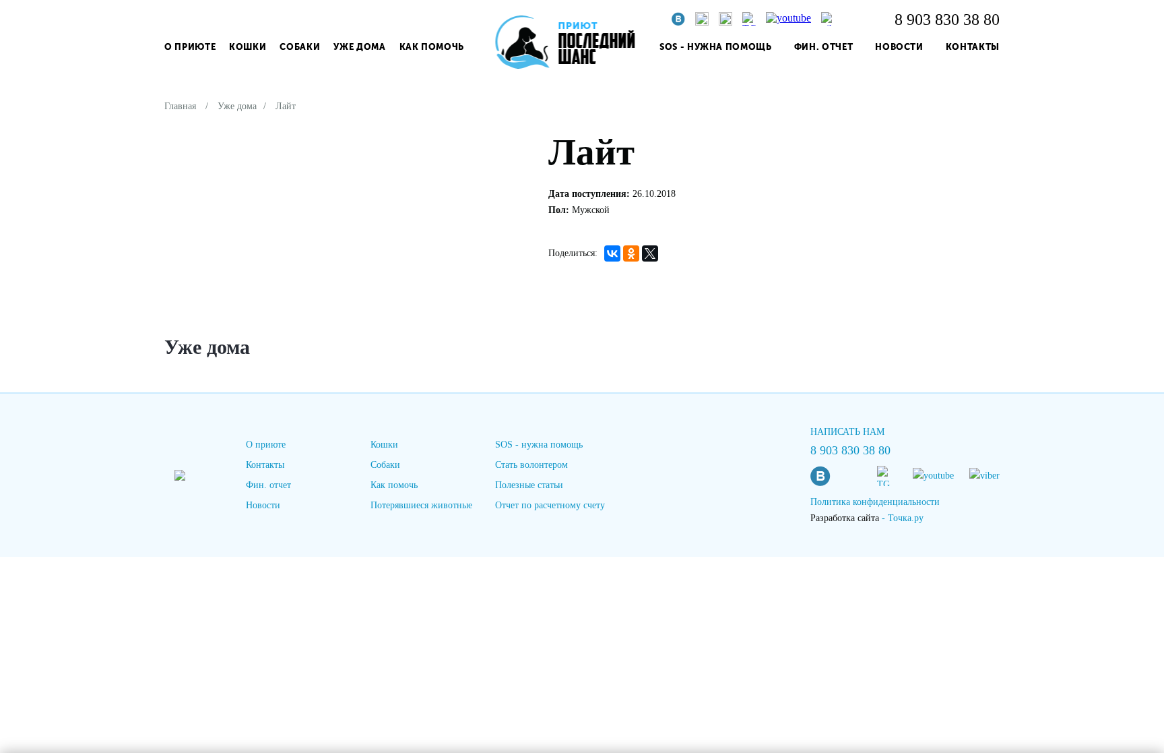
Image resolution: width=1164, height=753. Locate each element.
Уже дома (359, 47)
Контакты (973, 47)
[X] (650, 253)
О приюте (190, 47)
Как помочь (432, 47)
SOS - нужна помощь (715, 47)
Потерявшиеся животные (421, 505)
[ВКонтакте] (612, 253)
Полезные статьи (529, 485)
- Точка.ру (867, 518)
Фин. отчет (823, 47)
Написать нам (847, 432)
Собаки (300, 47)
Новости (899, 47)
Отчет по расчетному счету (550, 505)
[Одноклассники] (631, 253)
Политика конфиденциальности (875, 502)
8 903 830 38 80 (947, 19)
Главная (180, 106)
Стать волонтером (531, 465)
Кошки (247, 47)
